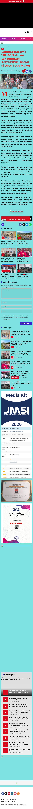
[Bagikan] (30, 71)
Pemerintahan (6, 271)
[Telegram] (26, 224)
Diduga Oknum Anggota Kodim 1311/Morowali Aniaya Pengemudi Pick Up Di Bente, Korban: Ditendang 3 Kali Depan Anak (24, 259)
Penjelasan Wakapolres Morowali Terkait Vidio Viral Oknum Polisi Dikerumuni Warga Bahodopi (19, 711)
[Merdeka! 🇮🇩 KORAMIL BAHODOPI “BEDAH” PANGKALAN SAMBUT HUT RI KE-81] (24, 268)
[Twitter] (23, 224)
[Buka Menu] (28, 32)
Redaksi (3, 799)
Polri (19, 238)
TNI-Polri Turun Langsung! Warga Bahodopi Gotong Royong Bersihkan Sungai (22, 243)
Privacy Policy (13, 799)
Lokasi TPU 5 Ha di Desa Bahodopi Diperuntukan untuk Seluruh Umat (19, 737)
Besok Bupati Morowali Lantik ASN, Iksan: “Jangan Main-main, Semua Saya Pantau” (19, 750)
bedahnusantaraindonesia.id (8, 70)
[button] (25, 32)
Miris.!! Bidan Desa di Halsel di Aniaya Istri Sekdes (18, 699)
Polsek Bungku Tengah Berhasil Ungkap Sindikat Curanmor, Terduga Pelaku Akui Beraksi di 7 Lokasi (19, 705)
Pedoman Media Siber (8, 802)
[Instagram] (15, 793)
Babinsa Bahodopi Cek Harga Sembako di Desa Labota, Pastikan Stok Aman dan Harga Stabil (8, 243)
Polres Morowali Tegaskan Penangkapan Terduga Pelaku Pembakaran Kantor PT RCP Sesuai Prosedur (19, 743)
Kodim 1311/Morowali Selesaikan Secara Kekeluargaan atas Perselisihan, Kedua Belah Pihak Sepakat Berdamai (7, 259)
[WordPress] (12, 793)
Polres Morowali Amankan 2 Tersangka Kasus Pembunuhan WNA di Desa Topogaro (18, 724)
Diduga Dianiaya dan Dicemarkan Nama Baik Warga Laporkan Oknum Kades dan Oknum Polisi (19, 731)
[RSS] (18, 793)
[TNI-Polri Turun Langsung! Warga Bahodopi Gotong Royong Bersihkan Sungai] (24, 235)
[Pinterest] (9, 793)
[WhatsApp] (30, 224)
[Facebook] (20, 224)
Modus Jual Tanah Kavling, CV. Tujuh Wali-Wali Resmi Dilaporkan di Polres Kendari (19, 718)
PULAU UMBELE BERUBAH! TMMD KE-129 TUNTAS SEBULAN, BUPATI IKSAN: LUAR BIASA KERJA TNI (8, 276)
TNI (2, 48)
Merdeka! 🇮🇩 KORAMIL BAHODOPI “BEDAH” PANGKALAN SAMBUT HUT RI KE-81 (23, 276)
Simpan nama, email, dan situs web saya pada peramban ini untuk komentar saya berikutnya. (16, 317)
